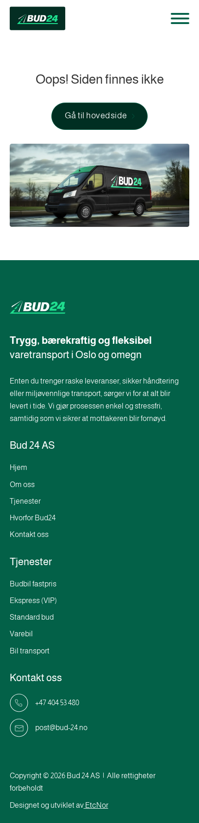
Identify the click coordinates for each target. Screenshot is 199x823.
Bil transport (30, 651)
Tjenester (25, 501)
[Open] (180, 18)
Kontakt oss (29, 534)
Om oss (22, 484)
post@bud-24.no (61, 728)
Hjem (18, 467)
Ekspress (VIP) (33, 600)
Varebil (21, 634)
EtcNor (96, 805)
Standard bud (32, 617)
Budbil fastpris (33, 584)
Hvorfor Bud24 (33, 518)
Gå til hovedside (96, 115)
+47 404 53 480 (57, 703)
